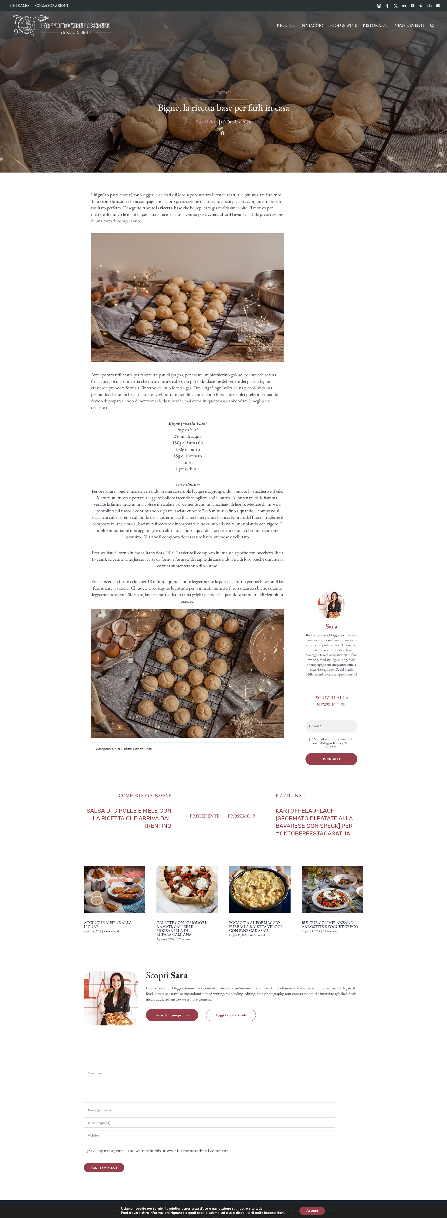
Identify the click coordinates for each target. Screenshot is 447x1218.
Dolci (223, 93)
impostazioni (274, 1213)
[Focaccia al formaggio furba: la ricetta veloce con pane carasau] (260, 865)
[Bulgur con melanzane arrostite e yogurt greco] (332, 865)
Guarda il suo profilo (172, 1015)
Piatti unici (290, 795)
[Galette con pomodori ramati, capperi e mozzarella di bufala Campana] (187, 865)
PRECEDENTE (204, 816)
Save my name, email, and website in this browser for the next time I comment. (158, 1150)
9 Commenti (184, 939)
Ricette (126, 749)
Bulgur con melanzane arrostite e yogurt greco (330, 924)
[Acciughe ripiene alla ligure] (114, 865)
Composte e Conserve (145, 795)
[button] (432, 25)
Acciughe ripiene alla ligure (108, 924)
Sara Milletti (207, 122)
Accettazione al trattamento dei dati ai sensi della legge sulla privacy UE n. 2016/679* (334, 742)
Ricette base (142, 749)
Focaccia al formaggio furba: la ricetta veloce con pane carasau (256, 926)
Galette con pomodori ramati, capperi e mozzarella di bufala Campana (181, 928)
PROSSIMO (239, 816)
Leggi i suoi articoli (231, 1015)
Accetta (312, 1210)
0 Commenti (111, 931)
